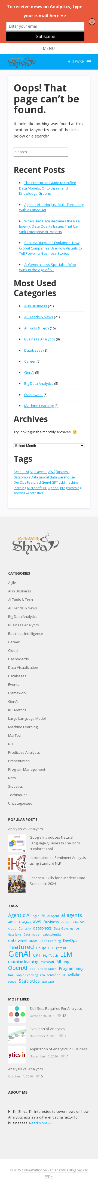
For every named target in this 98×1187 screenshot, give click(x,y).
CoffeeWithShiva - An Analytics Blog (49, 1170)
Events (13, 684)
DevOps (20, 482)
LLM (62, 482)
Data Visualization (23, 667)
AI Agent (53, 916)
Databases (33, 350)
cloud (12, 928)
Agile (12, 582)
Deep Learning (50, 941)
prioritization (47, 969)
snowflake (21, 493)
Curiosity (25, 928)
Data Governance (66, 928)
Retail (12, 777)
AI (31, 471)
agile (36, 916)
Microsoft (34, 488)
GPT (55, 482)
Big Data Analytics (38, 383)
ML (44, 488)
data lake (14, 934)
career (66, 922)
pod (32, 969)
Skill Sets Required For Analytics (56, 1008)
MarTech (15, 735)
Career (30, 361)
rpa (42, 975)
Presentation (19, 760)
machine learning (23, 961)
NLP (11, 743)
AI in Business (35, 305)
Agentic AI (21, 471)
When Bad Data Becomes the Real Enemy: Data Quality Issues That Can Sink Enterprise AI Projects (50, 226)
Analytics (25, 922)
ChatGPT (79, 922)
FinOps (41, 948)
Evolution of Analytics (47, 1028)
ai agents (40, 471)
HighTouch (50, 955)
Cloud (13, 650)
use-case (48, 982)
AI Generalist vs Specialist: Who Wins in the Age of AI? (47, 267)
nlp (66, 962)
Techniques (17, 794)
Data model (40, 477)
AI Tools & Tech (36, 328)
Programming (70, 488)
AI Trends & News (38, 316)
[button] (49, 48)
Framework (33, 394)
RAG (11, 975)
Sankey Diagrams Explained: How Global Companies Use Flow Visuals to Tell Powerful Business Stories (50, 248)
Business (62, 471)
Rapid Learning (27, 975)
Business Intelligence (25, 633)
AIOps (12, 922)
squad (12, 982)
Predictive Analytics (24, 752)
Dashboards (18, 658)
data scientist (51, 934)
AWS (51, 471)
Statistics (36, 493)
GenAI (29, 372)
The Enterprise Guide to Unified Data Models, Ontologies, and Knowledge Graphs (47, 188)
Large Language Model (27, 718)
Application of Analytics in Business (59, 1048)
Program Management (26, 769)
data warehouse (62, 477)
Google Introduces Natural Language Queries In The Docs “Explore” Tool (55, 843)
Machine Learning (39, 405)
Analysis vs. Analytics (25, 828)
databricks (22, 477)
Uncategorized (20, 803)
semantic (53, 975)
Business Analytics (39, 339)
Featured (34, 482)
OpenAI (53, 488)
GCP (51, 948)
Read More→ (40, 1122)
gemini (61, 948)
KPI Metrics (17, 709)
